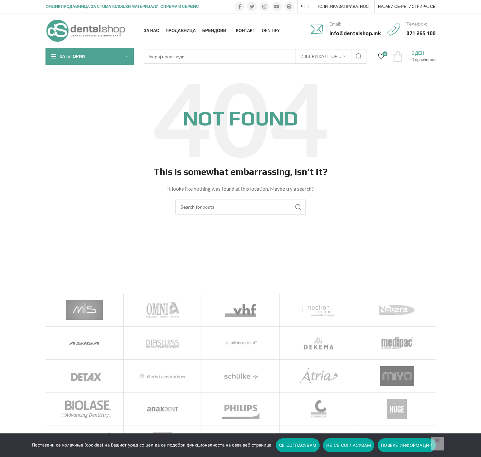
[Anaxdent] (163, 409)
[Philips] (241, 409)
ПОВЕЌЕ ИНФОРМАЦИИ (407, 445)
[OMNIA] (163, 310)
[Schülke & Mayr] (241, 376)
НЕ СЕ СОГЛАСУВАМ (348, 445)
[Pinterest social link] (289, 6)
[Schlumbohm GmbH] (163, 376)
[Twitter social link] (252, 6)
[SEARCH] (358, 56)
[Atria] (319, 376)
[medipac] (397, 343)
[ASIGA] (84, 343)
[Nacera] (397, 310)
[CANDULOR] (319, 409)
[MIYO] (397, 376)
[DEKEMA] (319, 343)
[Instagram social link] (264, 6)
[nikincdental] (241, 343)
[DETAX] (84, 376)
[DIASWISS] (163, 343)
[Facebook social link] (239, 6)
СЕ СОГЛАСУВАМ (297, 445)
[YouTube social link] (277, 6)
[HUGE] (397, 409)
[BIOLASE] (84, 409)
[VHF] (241, 310)
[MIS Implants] (84, 310)
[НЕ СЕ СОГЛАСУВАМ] (437, 443)
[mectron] (319, 310)
